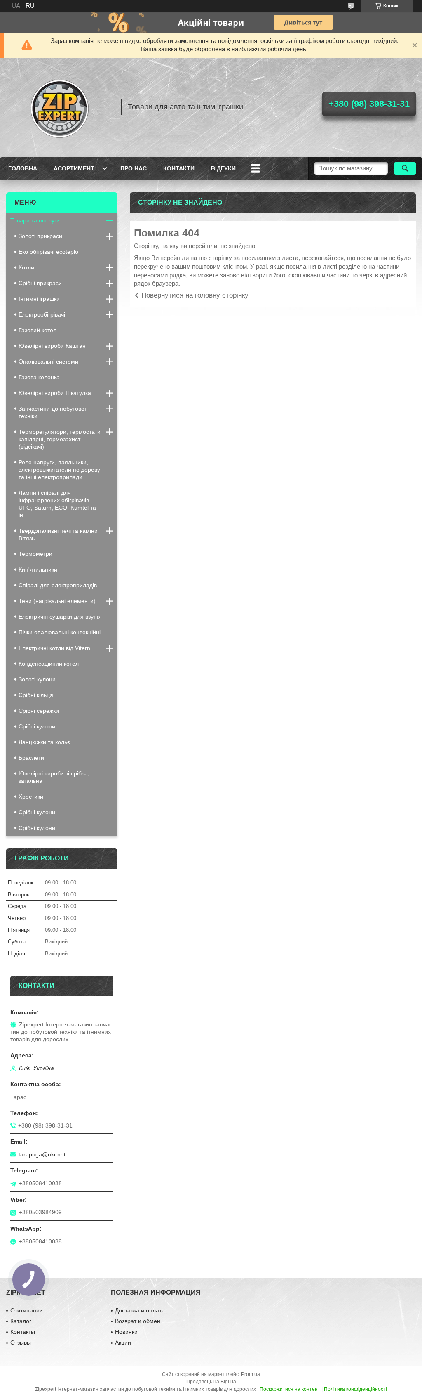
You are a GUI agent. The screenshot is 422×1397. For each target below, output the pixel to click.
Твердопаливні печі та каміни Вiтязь (58, 534)
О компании (26, 1310)
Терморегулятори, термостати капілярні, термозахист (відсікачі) (60, 439)
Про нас (133, 168)
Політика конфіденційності (355, 1389)
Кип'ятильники (38, 569)
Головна (22, 168)
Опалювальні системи (48, 361)
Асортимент (74, 168)
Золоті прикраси (40, 236)
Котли (26, 267)
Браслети (31, 757)
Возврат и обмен (137, 1321)
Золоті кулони (37, 679)
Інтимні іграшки (39, 298)
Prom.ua (250, 1374)
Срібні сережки (39, 710)
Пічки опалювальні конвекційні (60, 632)
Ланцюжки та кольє (44, 742)
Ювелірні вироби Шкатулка (55, 393)
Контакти (179, 168)
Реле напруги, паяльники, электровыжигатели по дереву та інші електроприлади (59, 469)
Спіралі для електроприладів (58, 585)
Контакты (22, 1331)
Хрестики (31, 796)
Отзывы (20, 1342)
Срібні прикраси (40, 283)
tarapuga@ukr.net (42, 1154)
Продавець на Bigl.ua (211, 1382)
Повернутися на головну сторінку (195, 295)
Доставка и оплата (140, 1310)
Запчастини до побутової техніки (52, 412)
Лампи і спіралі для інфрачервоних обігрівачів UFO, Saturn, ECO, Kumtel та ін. (57, 503)
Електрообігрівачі (42, 314)
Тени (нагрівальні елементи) (57, 601)
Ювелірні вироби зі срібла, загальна (54, 777)
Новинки (126, 1331)
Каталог (20, 1321)
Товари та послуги (35, 220)
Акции (123, 1342)
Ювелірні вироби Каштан (52, 346)
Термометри (35, 554)
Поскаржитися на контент (290, 1389)
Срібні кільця (36, 695)
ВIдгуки (223, 168)
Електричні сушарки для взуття (60, 616)
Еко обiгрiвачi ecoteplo (48, 251)
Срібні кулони (37, 726)
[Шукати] (405, 168)
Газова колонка (39, 377)
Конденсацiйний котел (49, 663)
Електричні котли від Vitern (54, 648)
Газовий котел (37, 330)
